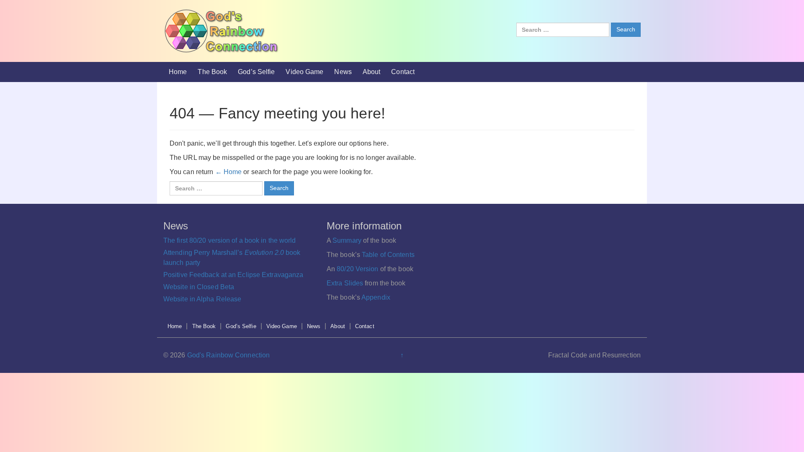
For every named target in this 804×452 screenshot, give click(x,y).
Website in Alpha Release (202, 299)
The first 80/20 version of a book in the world (229, 240)
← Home (228, 171)
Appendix (375, 297)
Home (178, 71)
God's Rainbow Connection (228, 355)
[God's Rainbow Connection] (221, 30)
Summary (346, 240)
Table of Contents (388, 254)
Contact (403, 71)
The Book (212, 71)
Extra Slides (345, 283)
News (342, 71)
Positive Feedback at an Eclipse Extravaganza (233, 274)
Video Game (304, 71)
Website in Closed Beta (198, 286)
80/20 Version (357, 268)
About (372, 71)
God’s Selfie (256, 71)
